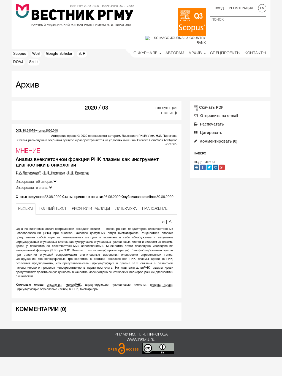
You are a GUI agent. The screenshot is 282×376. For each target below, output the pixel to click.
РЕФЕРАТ (25, 208)
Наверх (200, 153)
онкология (54, 285)
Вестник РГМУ (82, 16)
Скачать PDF (211, 108)
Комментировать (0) (218, 141)
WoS (36, 54)
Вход (219, 8)
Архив (196, 53)
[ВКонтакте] (196, 167)
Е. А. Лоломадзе (27, 172)
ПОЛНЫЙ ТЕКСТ (52, 208)
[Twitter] (209, 167)
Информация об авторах (34, 181)
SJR (82, 54)
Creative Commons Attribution (157, 140)
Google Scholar (59, 54)
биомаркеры (89, 289)
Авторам (175, 53)
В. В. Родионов (78, 172)
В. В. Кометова (54, 172)
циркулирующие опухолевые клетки (41, 289)
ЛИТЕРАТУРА (126, 208)
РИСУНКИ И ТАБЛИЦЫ (91, 208)
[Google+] (222, 167)
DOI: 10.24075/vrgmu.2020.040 (37, 130)
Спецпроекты (225, 53)
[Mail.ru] (215, 167)
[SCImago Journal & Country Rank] (175, 40)
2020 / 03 (96, 108)
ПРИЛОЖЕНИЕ (154, 208)
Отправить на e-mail (218, 116)
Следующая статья (166, 111)
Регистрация (241, 8)
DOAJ (18, 62)
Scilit (33, 62)
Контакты (255, 53)
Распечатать (211, 124)
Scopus (19, 54)
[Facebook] (203, 167)
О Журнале (146, 53)
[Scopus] (192, 22)
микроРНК (73, 285)
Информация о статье (32, 187)
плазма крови (161, 285)
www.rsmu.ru (141, 340)
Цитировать (210, 133)
